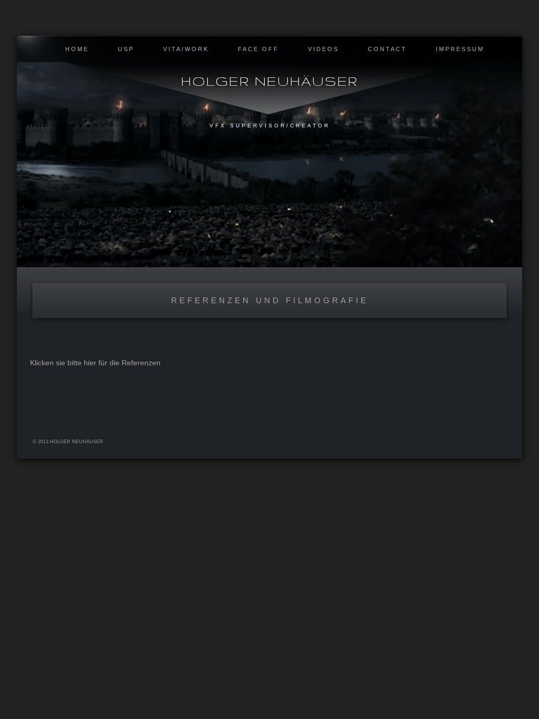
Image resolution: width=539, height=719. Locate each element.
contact (387, 49)
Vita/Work (186, 49)
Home (77, 49)
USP (126, 49)
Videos (323, 49)
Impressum (460, 49)
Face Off (258, 49)
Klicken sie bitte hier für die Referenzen (95, 362)
